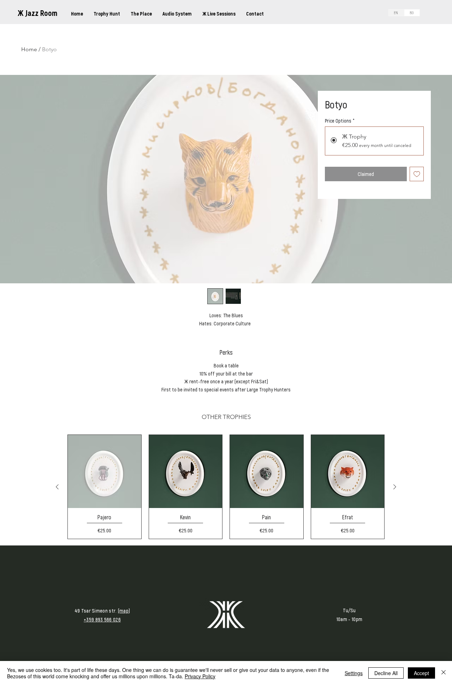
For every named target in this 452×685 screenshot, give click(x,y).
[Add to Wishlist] (417, 174)
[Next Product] (395, 487)
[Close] (443, 673)
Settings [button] (354, 673)
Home (29, 49)
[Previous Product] (57, 487)
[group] (226, 486)
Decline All (386, 673)
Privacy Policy (200, 676)
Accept (421, 673)
